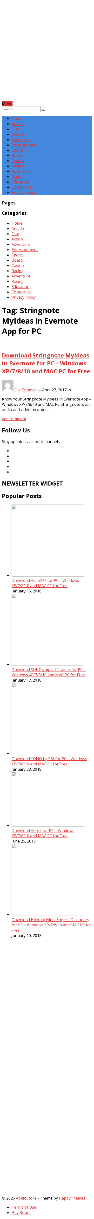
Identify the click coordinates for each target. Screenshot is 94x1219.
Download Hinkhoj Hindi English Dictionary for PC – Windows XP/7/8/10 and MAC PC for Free (51, 925)
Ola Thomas (25, 390)
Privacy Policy (24, 192)
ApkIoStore (26, 1198)
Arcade (18, 123)
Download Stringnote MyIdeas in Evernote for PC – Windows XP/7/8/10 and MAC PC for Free (46, 363)
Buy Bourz (21, 1212)
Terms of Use (24, 1207)
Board (17, 155)
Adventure (21, 139)
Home (17, 118)
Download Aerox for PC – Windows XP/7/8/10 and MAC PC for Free (43, 833)
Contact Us (21, 187)
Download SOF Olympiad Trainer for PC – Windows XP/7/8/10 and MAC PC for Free (49, 672)
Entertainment (25, 145)
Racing (18, 166)
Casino (18, 160)
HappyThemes (72, 1198)
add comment (14, 418)
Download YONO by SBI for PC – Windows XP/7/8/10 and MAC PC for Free (49, 761)
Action (17, 134)
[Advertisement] (47, 54)
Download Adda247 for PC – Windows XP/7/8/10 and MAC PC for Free (45, 583)
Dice (15, 129)
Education (20, 182)
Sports (18, 150)
